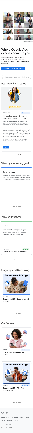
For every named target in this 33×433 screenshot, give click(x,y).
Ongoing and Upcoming (12, 77)
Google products (17, 417)
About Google (5, 417)
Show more (16, 207)
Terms (3, 421)
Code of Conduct (12, 421)
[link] (16, 98)
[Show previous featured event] (13, 154)
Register (6, 147)
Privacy (27, 417)
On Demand (25, 77)
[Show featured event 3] (18, 154)
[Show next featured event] (20, 154)
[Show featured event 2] (16, 154)
